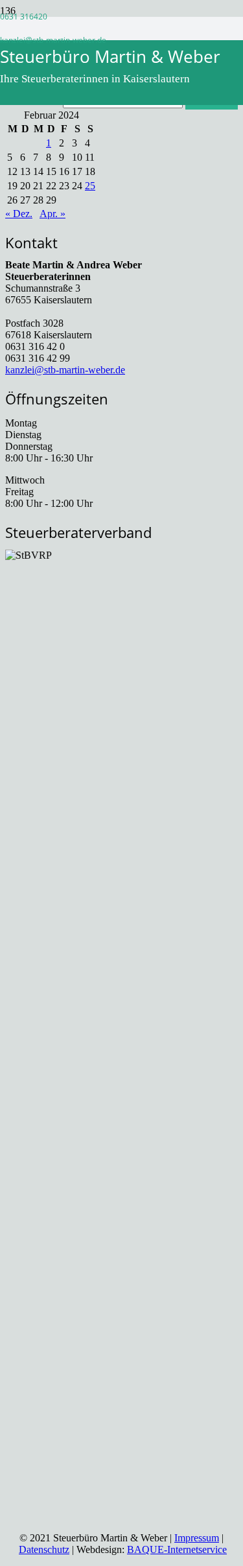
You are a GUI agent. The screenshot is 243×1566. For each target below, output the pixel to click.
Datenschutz (44, 1549)
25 (90, 185)
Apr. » (52, 213)
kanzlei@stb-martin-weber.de (65, 369)
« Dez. (18, 213)
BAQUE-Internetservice (177, 1549)
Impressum (196, 1537)
